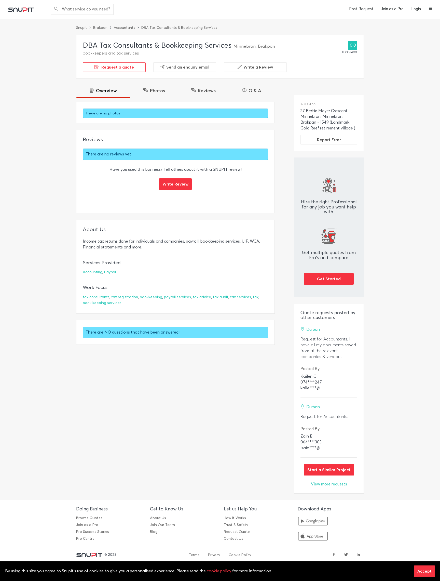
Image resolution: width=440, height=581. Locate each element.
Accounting (92, 272)
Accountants (124, 27)
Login (416, 9)
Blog (154, 532)
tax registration (124, 297)
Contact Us (233, 538)
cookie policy (219, 571)
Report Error (329, 139)
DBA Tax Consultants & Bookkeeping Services (179, 27)
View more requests (329, 484)
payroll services (177, 297)
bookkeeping (151, 297)
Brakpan (100, 27)
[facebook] (333, 555)
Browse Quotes (89, 518)
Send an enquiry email (187, 67)
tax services (240, 297)
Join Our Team (162, 525)
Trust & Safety (236, 525)
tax (255, 297)
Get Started (329, 278)
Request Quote (237, 532)
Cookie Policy (240, 555)
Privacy (214, 555)
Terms (194, 555)
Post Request (361, 9)
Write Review (175, 184)
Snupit (81, 27)
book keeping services (102, 303)
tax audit (220, 297)
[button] (430, 9)
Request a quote (117, 67)
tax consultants (96, 297)
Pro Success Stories (92, 532)
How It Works (235, 518)
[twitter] (346, 555)
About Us (158, 518)
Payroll (110, 272)
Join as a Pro (392, 9)
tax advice (202, 297)
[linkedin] (358, 555)
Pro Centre (85, 538)
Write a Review (258, 67)
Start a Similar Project (329, 469)
